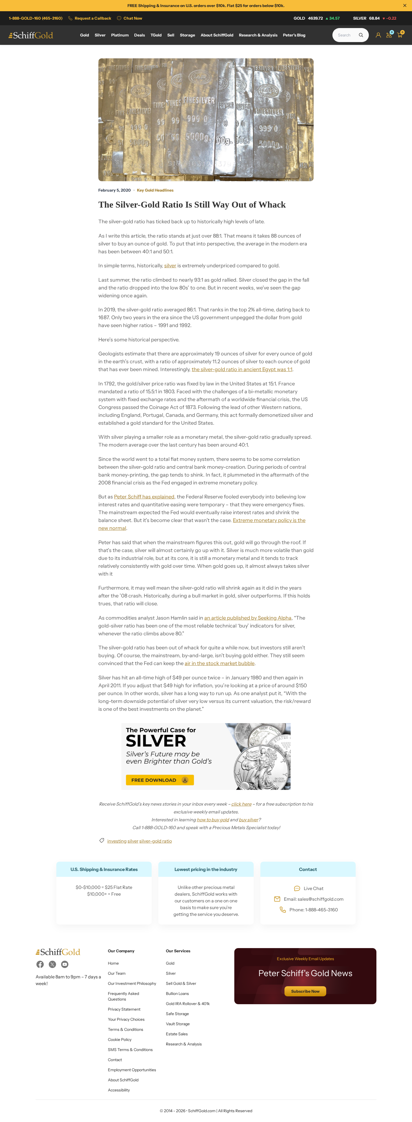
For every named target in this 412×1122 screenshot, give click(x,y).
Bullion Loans (177, 993)
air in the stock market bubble (219, 663)
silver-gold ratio (155, 841)
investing (117, 841)
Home (113, 963)
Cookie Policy (119, 1039)
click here (241, 804)
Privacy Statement (124, 1009)
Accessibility (119, 1090)
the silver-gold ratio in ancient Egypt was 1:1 (242, 369)
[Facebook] (40, 964)
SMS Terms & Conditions (130, 1049)
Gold (317, 18)
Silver (374, 18)
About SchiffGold (123, 1079)
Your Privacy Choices (126, 1019)
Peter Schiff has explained (144, 497)
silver (170, 266)
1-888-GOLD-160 (36, 18)
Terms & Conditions (125, 1029)
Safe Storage (177, 1013)
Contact (115, 1059)
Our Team (117, 973)
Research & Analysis (184, 1044)
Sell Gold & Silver (181, 983)
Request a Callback (93, 18)
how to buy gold (213, 819)
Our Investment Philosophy (132, 983)
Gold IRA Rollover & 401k (188, 1003)
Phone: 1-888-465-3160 (314, 909)
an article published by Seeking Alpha (247, 618)
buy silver (248, 819)
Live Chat (313, 888)
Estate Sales (177, 1033)
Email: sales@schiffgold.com (314, 899)
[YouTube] (64, 964)
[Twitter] (52, 964)
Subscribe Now (305, 991)
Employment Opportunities (132, 1069)
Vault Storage (178, 1023)
